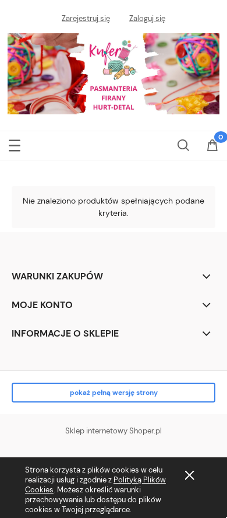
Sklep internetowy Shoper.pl (113, 431)
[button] (14, 143)
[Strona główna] (113, 72)
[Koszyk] (212, 146)
